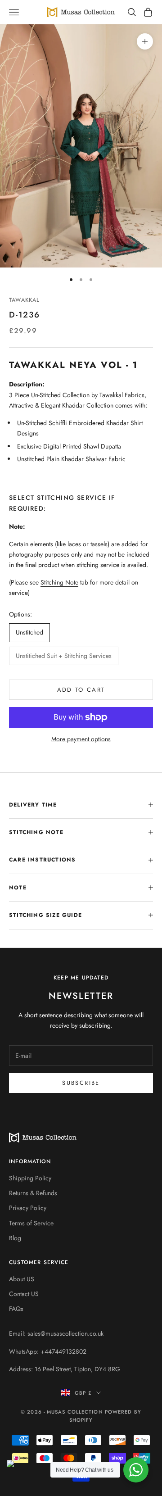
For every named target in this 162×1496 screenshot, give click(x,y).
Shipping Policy (30, 1178)
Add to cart (81, 689)
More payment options (81, 738)
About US (21, 1278)
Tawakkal (24, 300)
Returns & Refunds (33, 1192)
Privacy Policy (27, 1207)
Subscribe (80, 1083)
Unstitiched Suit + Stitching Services (64, 655)
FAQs (16, 1308)
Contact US (24, 1293)
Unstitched (29, 632)
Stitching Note (59, 582)
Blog (15, 1237)
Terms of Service (31, 1223)
